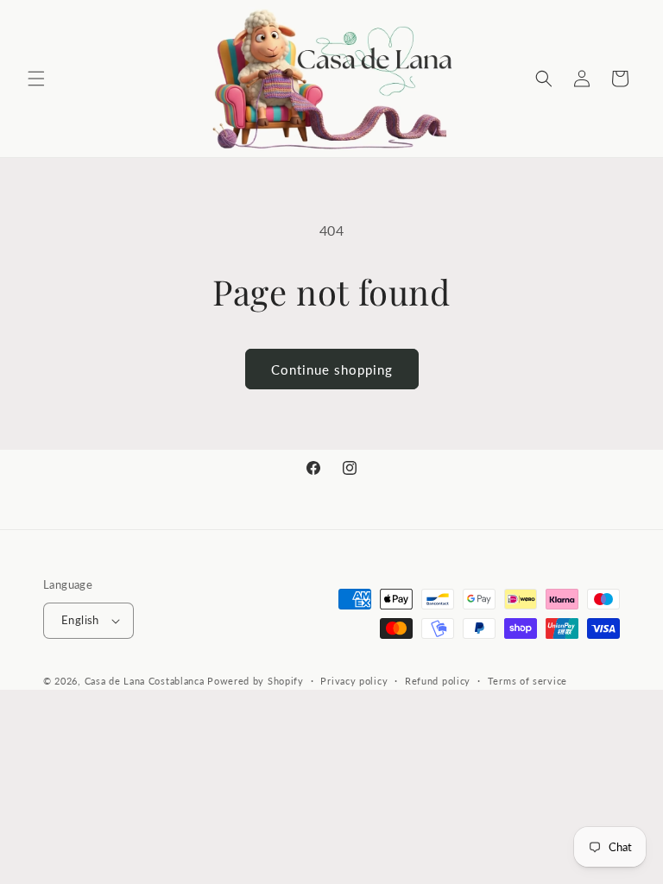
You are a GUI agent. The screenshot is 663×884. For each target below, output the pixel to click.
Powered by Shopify (255, 680)
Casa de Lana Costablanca (145, 680)
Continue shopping (332, 369)
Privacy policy (354, 680)
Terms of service (527, 680)
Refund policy (437, 680)
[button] (36, 79)
